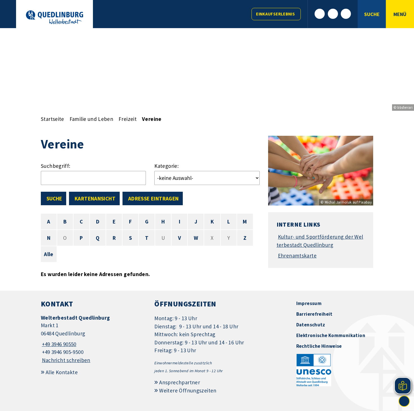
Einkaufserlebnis (275, 14)
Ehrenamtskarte (297, 255)
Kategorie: (166, 165)
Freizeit (128, 119)
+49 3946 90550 (58, 344)
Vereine (152, 119)
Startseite (52, 119)
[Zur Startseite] (54, 17)
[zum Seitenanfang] (404, 401)
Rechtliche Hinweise (319, 346)
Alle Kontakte (62, 372)
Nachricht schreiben (66, 360)
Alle (49, 254)
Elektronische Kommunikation (330, 335)
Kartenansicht (95, 198)
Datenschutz (310, 325)
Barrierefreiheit (314, 314)
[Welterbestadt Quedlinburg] (93, 339)
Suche (54, 198)
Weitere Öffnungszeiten (187, 390)
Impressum (309, 303)
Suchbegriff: (55, 165)
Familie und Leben (91, 119)
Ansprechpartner (179, 382)
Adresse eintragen (153, 198)
